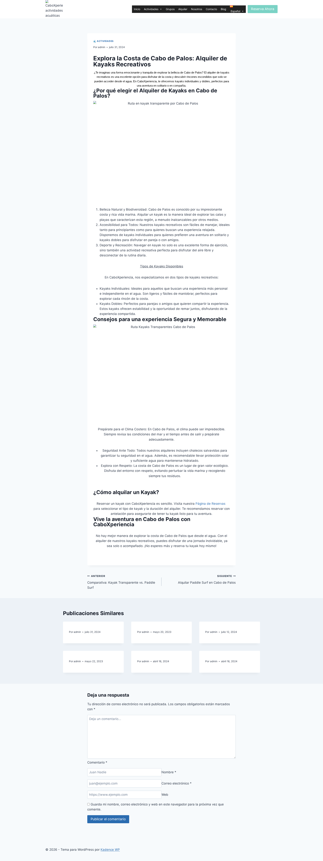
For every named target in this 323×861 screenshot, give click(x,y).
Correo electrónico (177, 783)
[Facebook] (108, 553)
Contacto (211, 9)
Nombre (169, 772)
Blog (223, 9)
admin (101, 47)
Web (165, 794)
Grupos (170, 9)
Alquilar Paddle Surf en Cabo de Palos (207, 579)
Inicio (137, 9)
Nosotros (196, 9)
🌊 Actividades (103, 41)
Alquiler (182, 9)
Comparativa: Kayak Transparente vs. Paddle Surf (121, 581)
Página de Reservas (210, 503)
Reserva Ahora (262, 9)
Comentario (97, 762)
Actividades (151, 9)
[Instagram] (98, 553)
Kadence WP (110, 849)
